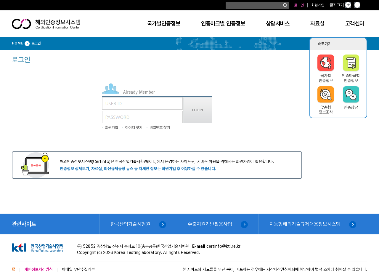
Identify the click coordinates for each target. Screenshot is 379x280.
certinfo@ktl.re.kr (223, 246)
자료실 (317, 23)
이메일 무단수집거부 (78, 269)
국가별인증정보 (163, 23)
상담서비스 (278, 23)
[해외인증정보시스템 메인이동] (46, 26)
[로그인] (197, 121)
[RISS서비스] (13, 269)
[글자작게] (363, 5)
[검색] (285, 5)
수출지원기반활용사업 (210, 224)
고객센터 (354, 23)
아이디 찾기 (133, 127)
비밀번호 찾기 (160, 127)
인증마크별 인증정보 (223, 23)
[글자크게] (352, 5)
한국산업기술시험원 (130, 224)
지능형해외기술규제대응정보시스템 (305, 224)
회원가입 (317, 5)
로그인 (299, 5)
